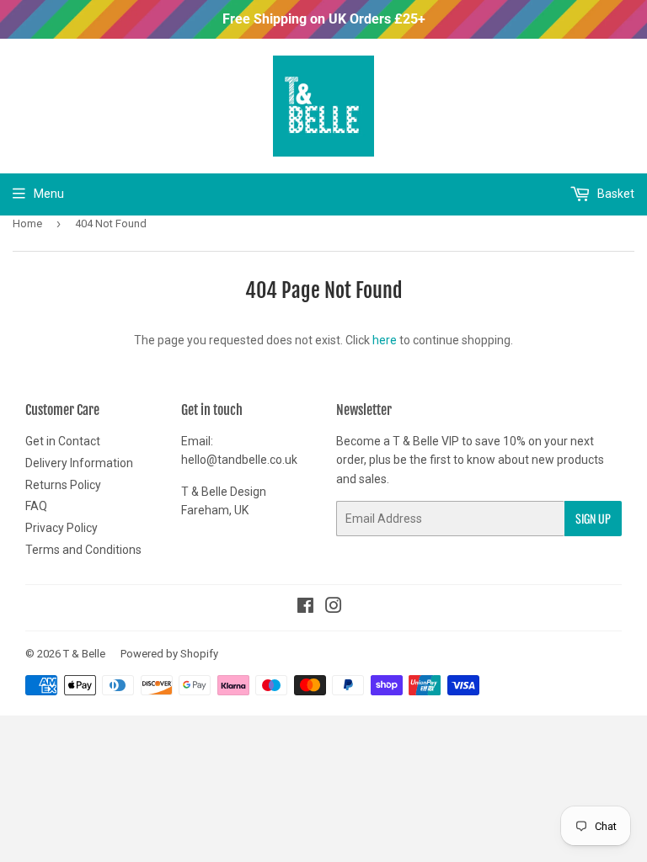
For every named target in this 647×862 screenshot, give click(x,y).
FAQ (36, 506)
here (384, 340)
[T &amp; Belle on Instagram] (333, 608)
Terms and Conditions (83, 549)
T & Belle (84, 653)
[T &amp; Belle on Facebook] (305, 608)
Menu (49, 193)
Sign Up (593, 518)
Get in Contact (62, 441)
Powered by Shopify (169, 653)
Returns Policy (63, 485)
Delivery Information (79, 463)
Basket (614, 193)
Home (27, 223)
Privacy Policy (61, 528)
